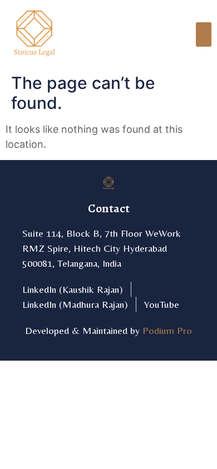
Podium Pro (167, 330)
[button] (203, 34)
